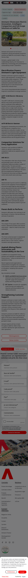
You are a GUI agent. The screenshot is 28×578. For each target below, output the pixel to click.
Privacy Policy (5, 576)
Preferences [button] (11, 572)
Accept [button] (22, 572)
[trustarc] (23, 576)
